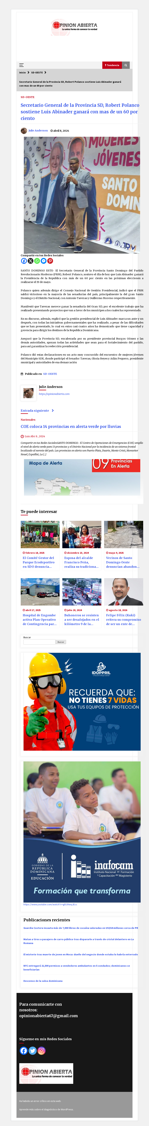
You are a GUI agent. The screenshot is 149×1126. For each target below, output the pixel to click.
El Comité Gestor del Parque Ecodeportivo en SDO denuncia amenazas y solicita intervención (39, 562)
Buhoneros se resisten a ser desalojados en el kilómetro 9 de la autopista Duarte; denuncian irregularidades (81, 619)
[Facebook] (24, 261)
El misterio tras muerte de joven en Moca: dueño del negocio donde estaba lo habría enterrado (80, 954)
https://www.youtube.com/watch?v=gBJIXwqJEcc (50, 904)
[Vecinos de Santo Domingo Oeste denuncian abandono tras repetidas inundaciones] (123, 534)
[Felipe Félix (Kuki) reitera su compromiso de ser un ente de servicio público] (123, 592)
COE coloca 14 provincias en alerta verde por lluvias (71, 426)
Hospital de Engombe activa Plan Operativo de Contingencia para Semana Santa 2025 (39, 619)
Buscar (27, 637)
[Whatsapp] (37, 261)
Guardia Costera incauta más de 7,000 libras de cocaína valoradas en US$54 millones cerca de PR (80, 928)
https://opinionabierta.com (54, 394)
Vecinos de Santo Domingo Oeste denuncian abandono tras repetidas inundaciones (122, 562)
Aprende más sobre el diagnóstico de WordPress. (46, 1109)
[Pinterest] (50, 261)
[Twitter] (33, 1051)
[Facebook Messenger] (44, 261)
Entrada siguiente (35, 410)
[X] (30, 261)
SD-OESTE (27, 96)
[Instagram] (41, 1051)
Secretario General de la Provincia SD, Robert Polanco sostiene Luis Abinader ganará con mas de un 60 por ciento (80, 111)
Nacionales (28, 419)
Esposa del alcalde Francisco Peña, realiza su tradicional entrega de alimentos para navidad (80, 562)
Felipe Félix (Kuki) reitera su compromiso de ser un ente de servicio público (123, 619)
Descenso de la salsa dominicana (43, 981)
